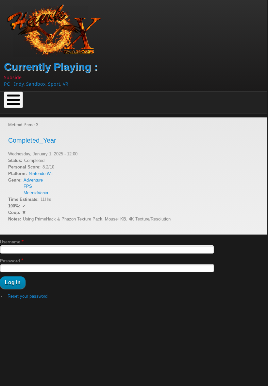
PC (7, 84)
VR (65, 84)
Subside (13, 77)
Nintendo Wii (41, 173)
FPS (28, 186)
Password (10, 260)
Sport (54, 84)
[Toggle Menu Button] (13, 100)
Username (10, 241)
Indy (19, 84)
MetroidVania (36, 192)
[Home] (56, 28)
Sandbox (35, 84)
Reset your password (27, 296)
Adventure (33, 180)
